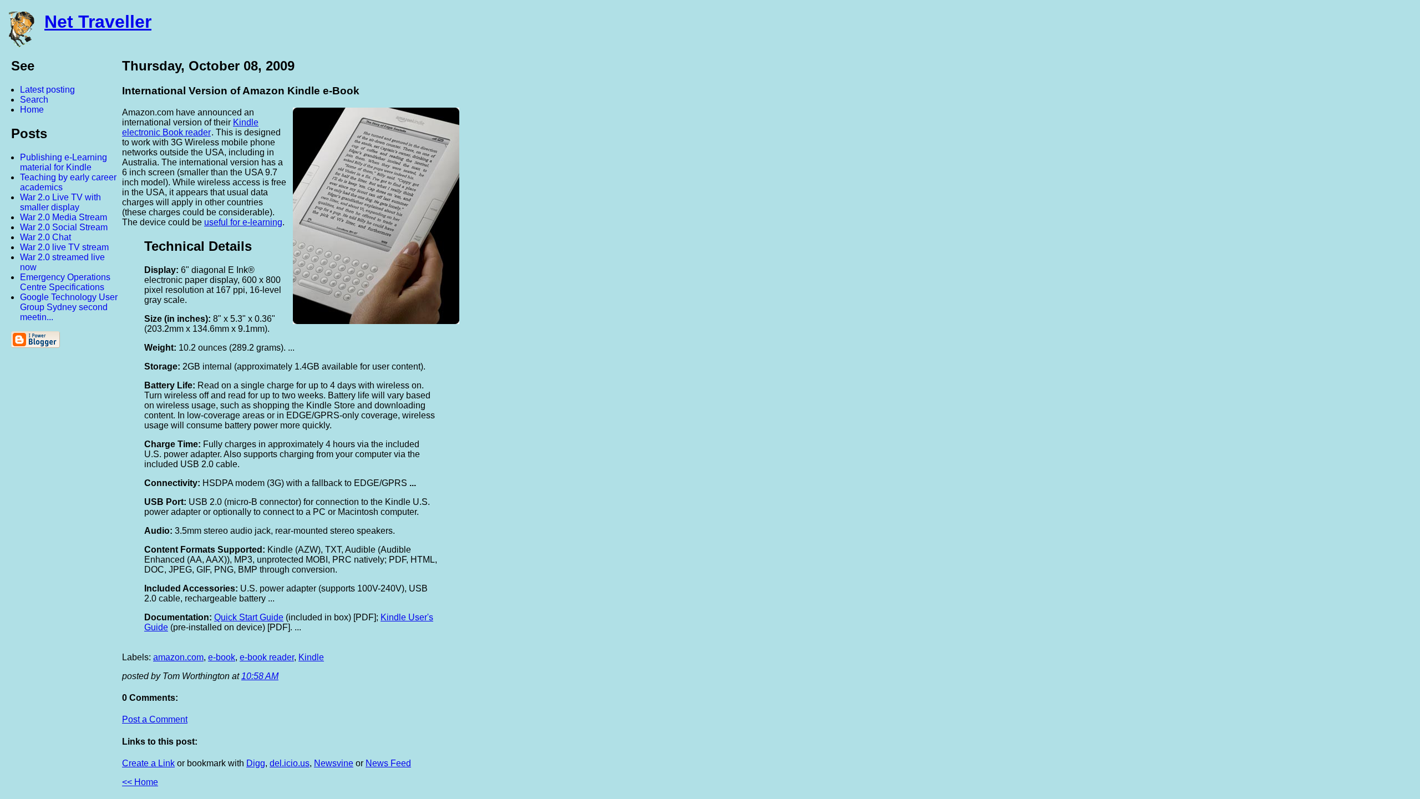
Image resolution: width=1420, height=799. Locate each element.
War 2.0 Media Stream (63, 217)
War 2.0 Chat (45, 237)
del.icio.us (290, 763)
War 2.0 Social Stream (64, 227)
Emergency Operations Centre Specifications (65, 282)
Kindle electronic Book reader (190, 127)
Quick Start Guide (248, 617)
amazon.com (178, 657)
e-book (221, 657)
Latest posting (47, 89)
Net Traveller (97, 22)
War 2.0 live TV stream (64, 247)
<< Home (140, 782)
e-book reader (267, 657)
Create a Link (148, 763)
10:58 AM (259, 676)
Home (32, 109)
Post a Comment (154, 719)
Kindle (311, 657)
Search (34, 99)
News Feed (388, 763)
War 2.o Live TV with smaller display (60, 202)
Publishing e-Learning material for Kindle (63, 162)
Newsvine (333, 763)
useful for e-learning (243, 222)
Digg (255, 763)
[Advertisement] (1298, 223)
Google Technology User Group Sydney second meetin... (69, 307)
